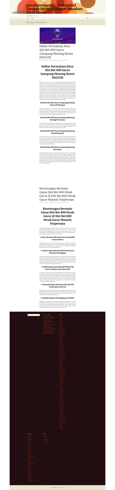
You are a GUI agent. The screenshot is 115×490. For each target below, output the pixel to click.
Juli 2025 (60, 337)
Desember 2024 (62, 350)
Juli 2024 (60, 359)
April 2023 (61, 387)
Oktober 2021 (61, 405)
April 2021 (61, 409)
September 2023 (62, 378)
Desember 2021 (62, 404)
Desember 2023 (62, 372)
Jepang (32, 18)
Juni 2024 (61, 361)
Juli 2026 (60, 318)
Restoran (29, 465)
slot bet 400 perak (58, 60)
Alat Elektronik (30, 435)
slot (47, 60)
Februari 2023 (61, 391)
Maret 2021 (61, 411)
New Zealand (30, 458)
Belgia (29, 437)
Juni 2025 (61, 339)
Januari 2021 (61, 415)
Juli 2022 (60, 396)
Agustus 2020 (61, 422)
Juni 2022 (61, 398)
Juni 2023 (61, 383)
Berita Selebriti (30, 439)
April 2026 (61, 324)
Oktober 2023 (61, 376)
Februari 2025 (61, 346)
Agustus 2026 (61, 317)
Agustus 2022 (61, 394)
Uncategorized (30, 480)
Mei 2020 (60, 426)
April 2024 (61, 365)
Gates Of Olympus (31, 443)
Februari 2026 (61, 328)
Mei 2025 (60, 341)
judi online (29, 452)
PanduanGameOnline (31, 463)
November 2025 (62, 333)
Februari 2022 (61, 402)
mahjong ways (30, 456)
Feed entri (45, 437)
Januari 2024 (61, 370)
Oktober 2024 (61, 354)
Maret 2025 (61, 344)
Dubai (27, 18)
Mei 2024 (60, 363)
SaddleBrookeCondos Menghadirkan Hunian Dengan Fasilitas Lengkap (48, 321)
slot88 (29, 474)
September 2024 (62, 355)
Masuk (44, 435)
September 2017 (62, 428)
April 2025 (61, 342)
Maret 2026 (61, 326)
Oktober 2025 (61, 335)
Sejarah (29, 467)
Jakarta (29, 448)
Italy (28, 447)
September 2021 (62, 407)
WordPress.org (46, 441)
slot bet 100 (30, 473)
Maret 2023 (61, 389)
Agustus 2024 (61, 357)
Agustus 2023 (61, 380)
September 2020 (62, 420)
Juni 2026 (61, 320)
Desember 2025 (62, 331)
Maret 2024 (61, 367)
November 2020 (62, 418)
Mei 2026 (60, 322)
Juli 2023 (60, 381)
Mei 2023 (60, 385)
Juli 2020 (60, 424)
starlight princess (31, 476)
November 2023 (62, 374)
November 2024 (62, 352)
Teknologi (29, 478)
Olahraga (29, 460)
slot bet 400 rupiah (65, 60)
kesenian (29, 454)
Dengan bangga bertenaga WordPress (57, 487)
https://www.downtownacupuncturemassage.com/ (63, 229)
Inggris (29, 445)
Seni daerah (30, 469)
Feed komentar (46, 439)
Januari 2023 (61, 393)
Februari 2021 (61, 413)
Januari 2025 (61, 348)
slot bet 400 (52, 60)
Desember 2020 (62, 417)
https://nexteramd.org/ (51, 82)
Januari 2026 (61, 330)
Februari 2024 (61, 368)
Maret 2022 (61, 400)
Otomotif (29, 461)
